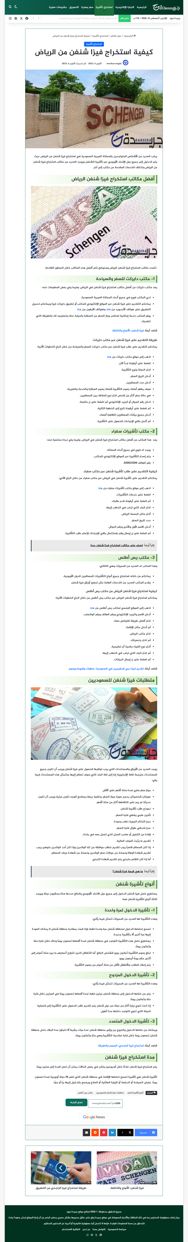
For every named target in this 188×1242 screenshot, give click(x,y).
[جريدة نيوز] (165, 7)
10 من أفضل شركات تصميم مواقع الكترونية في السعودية (88, 18)
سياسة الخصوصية (117, 1229)
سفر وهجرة (87, 7)
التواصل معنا (99, 1229)
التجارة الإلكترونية (124, 7)
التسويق (74, 7)
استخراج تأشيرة (104, 7)
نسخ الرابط (76, 1102)
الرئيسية (142, 7)
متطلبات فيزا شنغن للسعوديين (110, 1093)
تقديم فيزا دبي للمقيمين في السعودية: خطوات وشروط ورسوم (106, 669)
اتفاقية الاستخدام (71, 1229)
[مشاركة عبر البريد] (86, 1132)
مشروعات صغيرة (58, 7)
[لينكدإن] (112, 1132)
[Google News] (94, 1117)
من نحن (86, 1229)
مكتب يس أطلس (85, 1093)
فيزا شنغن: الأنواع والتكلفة (128, 330)
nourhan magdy (114, 63)
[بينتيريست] (103, 1132)
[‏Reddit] (95, 1132)
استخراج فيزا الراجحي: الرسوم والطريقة (121, 1045)
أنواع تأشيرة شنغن (135, 1093)
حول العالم (116, 36)
